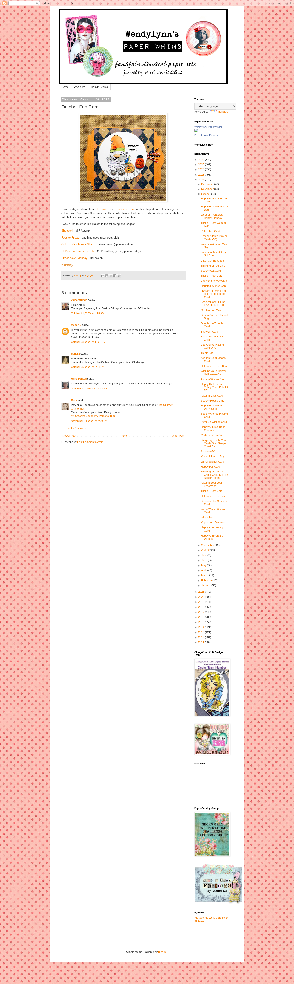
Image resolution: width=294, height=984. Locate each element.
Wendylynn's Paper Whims (208, 127)
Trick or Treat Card (212, 275)
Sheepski (101, 209)
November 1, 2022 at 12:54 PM (89, 388)
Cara (74, 400)
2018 (201, 607)
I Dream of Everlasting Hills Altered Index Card (214, 294)
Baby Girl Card (209, 331)
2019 (201, 601)
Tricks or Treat (125, 209)
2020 (201, 596)
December (207, 184)
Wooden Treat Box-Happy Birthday (212, 216)
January (206, 585)
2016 (201, 616)
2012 (201, 637)
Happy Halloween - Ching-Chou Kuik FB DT (214, 387)
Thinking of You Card (213, 265)
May (204, 565)
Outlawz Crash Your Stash (78, 244)
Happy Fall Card (210, 466)
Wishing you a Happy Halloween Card (213, 373)
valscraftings (79, 299)
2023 (201, 174)
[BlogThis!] (107, 276)
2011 (201, 642)
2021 (201, 591)
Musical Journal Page (213, 456)
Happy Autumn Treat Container (213, 428)
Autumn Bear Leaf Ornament (211, 484)
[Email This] (103, 276)
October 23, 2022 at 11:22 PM (88, 342)
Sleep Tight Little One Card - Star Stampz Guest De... (213, 443)
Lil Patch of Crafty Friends (77, 251)
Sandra (75, 353)
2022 (201, 179)
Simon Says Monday (74, 258)
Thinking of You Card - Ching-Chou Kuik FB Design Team (214, 474)
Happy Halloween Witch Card (211, 407)
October (206, 194)
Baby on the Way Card (214, 280)
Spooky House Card (212, 400)
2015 (201, 622)
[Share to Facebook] (115, 276)
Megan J (76, 324)
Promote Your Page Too (206, 135)
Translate (223, 111)
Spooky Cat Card (211, 270)
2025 (201, 164)
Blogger (162, 952)
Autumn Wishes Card (213, 379)
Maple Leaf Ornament (213, 522)
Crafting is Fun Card (212, 435)
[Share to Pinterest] (119, 276)
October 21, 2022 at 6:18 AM (87, 313)
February (206, 580)
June (204, 560)
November (207, 189)
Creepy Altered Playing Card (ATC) (214, 238)
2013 (201, 632)
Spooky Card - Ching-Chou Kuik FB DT (213, 304)
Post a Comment (76, 428)
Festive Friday (70, 237)
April (204, 570)
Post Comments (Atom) (90, 442)
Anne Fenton (79, 378)
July (204, 555)
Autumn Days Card (212, 395)
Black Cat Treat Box (212, 260)
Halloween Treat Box (213, 496)
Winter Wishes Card (212, 461)
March (205, 575)
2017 (201, 612)
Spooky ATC (208, 451)
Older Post (178, 435)
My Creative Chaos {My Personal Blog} (93, 415)
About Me (79, 87)
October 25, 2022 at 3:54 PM (87, 367)
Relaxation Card (210, 231)
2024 (201, 169)
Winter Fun (207, 517)
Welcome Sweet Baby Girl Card (213, 254)
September (208, 545)
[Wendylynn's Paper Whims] (196, 131)
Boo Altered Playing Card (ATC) (212, 346)
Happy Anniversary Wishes (212, 537)
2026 (201, 159)
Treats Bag (207, 353)
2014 (201, 627)
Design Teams (99, 87)
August (205, 550)
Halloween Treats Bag (214, 366)
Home (65, 87)
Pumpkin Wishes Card (214, 422)
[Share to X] (111, 276)
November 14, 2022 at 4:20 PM (89, 420)
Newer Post (69, 435)
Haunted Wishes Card (214, 285)
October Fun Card (211, 310)
